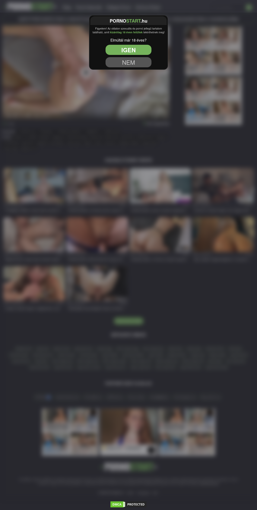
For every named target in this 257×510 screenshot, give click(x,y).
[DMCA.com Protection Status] (128, 504)
